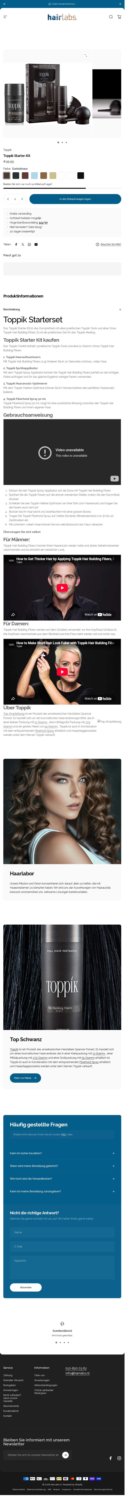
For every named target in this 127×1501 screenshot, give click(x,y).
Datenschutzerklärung (36, 1489)
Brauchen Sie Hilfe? (111, 244)
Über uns (39, 1375)
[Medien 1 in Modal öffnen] (86, 55)
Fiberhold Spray (44, 730)
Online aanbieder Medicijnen (44, 1391)
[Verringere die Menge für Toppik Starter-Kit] (7, 199)
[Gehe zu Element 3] (66, 143)
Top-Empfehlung (13, 713)
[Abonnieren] (65, 1455)
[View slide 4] (68, 1343)
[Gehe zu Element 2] (62, 143)
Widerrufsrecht (18, 1489)
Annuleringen (10, 1390)
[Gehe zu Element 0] (58, 143)
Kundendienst (62, 1331)
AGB (49, 1489)
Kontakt (7, 1415)
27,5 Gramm (40, 1057)
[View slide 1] (56, 1343)
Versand (56, 1489)
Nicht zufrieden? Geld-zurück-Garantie (12, 1398)
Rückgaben (9, 1385)
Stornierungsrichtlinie (103, 1489)
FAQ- (64, 1134)
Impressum (66, 1489)
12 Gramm (41, 722)
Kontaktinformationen (82, 1489)
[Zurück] (4, 4)
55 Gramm (51, 726)
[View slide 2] (60, 1343)
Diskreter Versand (13, 1380)
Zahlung (7, 1375)
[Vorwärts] (120, 4)
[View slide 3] (64, 1343)
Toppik (7, 149)
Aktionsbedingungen (45, 1385)
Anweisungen (42, 1380)
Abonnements (11, 1406)
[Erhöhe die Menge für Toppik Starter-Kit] (23, 199)
